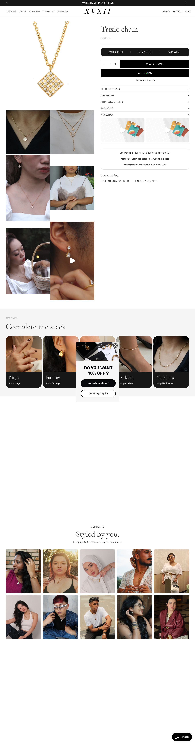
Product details (110, 88)
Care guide (107, 95)
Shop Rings (14, 383)
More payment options (145, 80)
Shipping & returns (112, 101)
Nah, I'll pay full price (98, 393)
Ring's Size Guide (145, 181)
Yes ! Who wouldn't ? (98, 383)
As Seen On (107, 114)
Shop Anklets (126, 383)
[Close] (115, 345)
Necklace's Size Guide (114, 181)
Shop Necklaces (164, 383)
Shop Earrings (53, 383)
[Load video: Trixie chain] (72, 261)
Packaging (107, 108)
